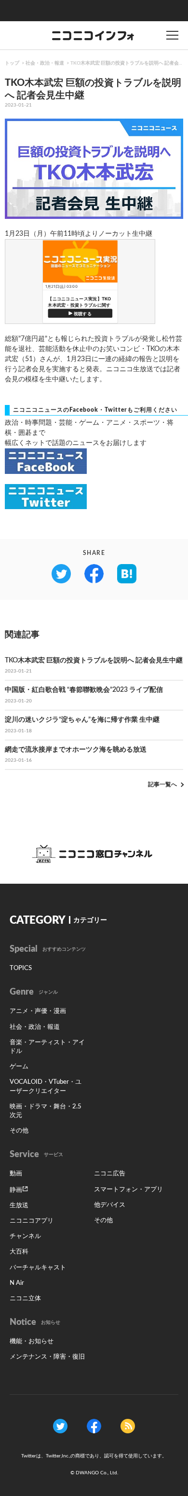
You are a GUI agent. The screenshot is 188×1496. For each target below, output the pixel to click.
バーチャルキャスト (38, 1268)
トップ (12, 63)
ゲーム (19, 1067)
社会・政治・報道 (45, 63)
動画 (16, 1174)
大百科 (19, 1252)
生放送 (19, 1205)
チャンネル (25, 1236)
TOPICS (21, 968)
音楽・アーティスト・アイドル (47, 1046)
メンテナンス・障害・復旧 (47, 1357)
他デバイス (109, 1205)
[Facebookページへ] (94, 1425)
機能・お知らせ (32, 1341)
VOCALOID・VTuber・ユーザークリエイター (45, 1086)
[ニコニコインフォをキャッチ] (128, 1425)
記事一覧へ (162, 784)
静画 (16, 1190)
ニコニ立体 (25, 1298)
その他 (19, 1131)
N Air (17, 1283)
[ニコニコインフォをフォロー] (60, 1425)
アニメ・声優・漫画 (38, 1011)
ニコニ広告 (109, 1174)
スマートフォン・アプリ (128, 1189)
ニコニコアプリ (32, 1221)
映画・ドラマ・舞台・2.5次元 (45, 1111)
